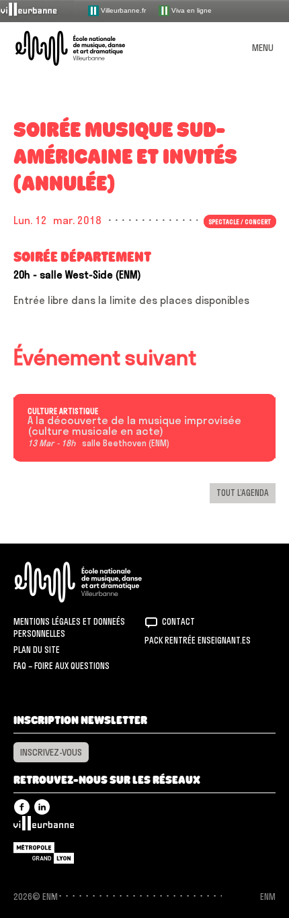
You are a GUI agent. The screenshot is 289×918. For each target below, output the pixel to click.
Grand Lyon (43, 853)
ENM (95, 582)
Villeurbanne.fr (122, 9)
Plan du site (36, 649)
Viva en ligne (190, 9)
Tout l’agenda (242, 492)
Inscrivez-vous (51, 752)
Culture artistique (63, 411)
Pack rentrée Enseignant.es (197, 640)
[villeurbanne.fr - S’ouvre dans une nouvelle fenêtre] (37, 10)
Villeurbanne (43, 826)
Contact (178, 621)
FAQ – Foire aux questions (61, 665)
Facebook (21, 807)
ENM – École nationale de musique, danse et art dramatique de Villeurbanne (86, 48)
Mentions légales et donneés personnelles (69, 627)
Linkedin (42, 807)
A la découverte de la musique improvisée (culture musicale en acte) (134, 426)
